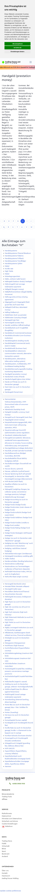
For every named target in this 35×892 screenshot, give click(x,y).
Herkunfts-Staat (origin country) (16, 576)
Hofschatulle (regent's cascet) (16, 681)
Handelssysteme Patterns (14, 256)
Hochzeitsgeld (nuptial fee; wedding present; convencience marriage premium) (18, 671)
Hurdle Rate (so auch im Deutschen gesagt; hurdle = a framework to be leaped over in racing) (18, 730)
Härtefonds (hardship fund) (15, 409)
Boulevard (5, 854)
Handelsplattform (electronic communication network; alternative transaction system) (18, 353)
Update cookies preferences (10, 891)
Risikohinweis (7, 813)
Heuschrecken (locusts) (13, 594)
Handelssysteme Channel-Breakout (18, 253)
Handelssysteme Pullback (14, 258)
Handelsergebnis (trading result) (17, 341)
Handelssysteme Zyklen (13, 263)
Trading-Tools (7, 796)
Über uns (5, 870)
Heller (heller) (10, 558)
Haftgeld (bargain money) (14, 289)
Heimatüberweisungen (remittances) (18, 553)
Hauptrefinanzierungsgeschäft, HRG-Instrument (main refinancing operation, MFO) (18, 425)
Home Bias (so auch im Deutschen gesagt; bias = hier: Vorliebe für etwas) (17, 707)
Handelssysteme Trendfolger (15, 261)
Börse (4, 848)
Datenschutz (6, 816)
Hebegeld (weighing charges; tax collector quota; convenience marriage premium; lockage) (17, 491)
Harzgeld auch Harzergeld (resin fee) (18, 417)
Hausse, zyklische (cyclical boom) (17, 471)
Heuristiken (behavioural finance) (17, 591)
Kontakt (4, 873)
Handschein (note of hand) (14, 376)
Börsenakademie (8, 794)
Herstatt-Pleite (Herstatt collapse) (17, 586)
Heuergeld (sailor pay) (13, 589)
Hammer (8, 766)
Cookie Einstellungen (9, 824)
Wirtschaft (5, 846)
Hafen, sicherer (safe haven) (15, 279)
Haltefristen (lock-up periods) (15, 315)
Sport (4, 851)
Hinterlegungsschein (12, 276)
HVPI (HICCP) (10, 748)
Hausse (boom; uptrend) (14, 469)
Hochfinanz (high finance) (14, 645)
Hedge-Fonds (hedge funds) (15, 504)
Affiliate (4, 799)
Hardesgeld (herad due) (14, 392)
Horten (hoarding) (11, 712)
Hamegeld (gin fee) (12, 320)
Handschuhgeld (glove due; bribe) (17, 379)
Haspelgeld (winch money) (15, 420)
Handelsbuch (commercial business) (18, 333)
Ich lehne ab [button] (17, 47)
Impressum (6, 876)
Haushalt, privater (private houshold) (18, 450)
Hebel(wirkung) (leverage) (14, 497)
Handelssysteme (11, 250)
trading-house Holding (10, 878)
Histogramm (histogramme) (15, 643)
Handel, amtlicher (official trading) (17, 325)
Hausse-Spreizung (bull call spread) (18, 474)
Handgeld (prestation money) (16, 374)
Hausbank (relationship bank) (15, 435)
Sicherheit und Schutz (10, 821)
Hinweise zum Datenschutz (12, 818)
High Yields (9, 271)
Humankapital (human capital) (16, 720)
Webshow (9, 826)
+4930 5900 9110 (18, 783)
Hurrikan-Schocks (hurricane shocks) (18, 735)
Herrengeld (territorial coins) (15, 584)
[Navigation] (30, 62)
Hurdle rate (9, 268)
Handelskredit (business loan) (16, 348)
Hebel (7, 266)
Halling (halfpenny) (12, 312)
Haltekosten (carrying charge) (16, 317)
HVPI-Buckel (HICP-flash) (14, 481)
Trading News (7, 841)
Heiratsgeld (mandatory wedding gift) (19, 556)
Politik (4, 843)
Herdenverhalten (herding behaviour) (18, 561)
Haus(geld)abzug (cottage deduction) (19, 448)
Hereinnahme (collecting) (14, 564)
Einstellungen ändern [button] (17, 51)
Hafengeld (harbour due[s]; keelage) (18, 281)
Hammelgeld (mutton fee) (14, 322)
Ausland (5, 856)
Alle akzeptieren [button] (17, 44)
